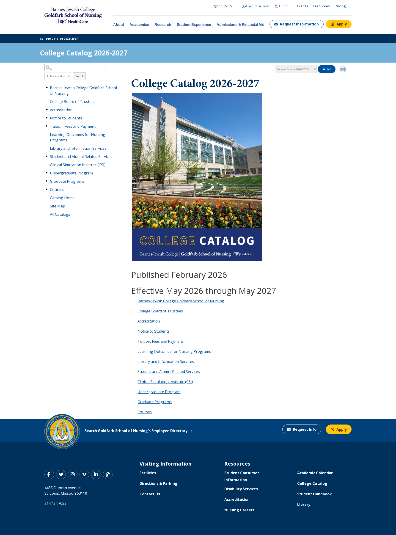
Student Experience (194, 25)
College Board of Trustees (72, 101)
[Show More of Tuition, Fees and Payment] (46, 126)
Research (162, 25)
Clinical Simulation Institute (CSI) (77, 164)
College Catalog (312, 483)
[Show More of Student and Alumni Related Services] (46, 156)
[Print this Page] (343, 69)
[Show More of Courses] (46, 189)
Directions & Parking (158, 483)
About (118, 25)
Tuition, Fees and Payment (73, 126)
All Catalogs (60, 214)
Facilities (148, 472)
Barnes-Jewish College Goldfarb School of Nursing (83, 90)
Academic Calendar (315, 472)
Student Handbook (314, 493)
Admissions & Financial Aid (240, 25)
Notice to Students (66, 118)
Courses (57, 189)
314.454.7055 (55, 503)
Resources (321, 6)
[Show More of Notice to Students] (46, 118)
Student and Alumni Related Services (81, 156)
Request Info (304, 429)
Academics (139, 25)
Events (302, 6)
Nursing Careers (239, 510)
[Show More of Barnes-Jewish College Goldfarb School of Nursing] (46, 87)
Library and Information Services (78, 148)
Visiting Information (166, 463)
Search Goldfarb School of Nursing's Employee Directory (136, 430)
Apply (341, 24)
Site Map (57, 206)
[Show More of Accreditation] (46, 109)
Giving (341, 6)
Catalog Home (62, 197)
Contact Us (150, 493)
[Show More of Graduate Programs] (46, 181)
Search (79, 76)
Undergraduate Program (71, 173)
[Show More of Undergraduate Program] (46, 173)
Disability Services (241, 488)
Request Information (299, 24)
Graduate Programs (67, 181)
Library (303, 504)
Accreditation (61, 109)
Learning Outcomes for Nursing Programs (77, 137)
